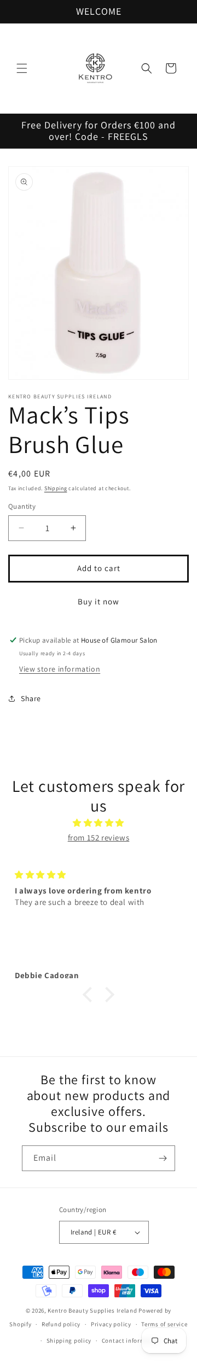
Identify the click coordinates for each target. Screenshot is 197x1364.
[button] (22, 68)
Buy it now (98, 601)
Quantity (22, 506)
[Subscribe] (162, 1158)
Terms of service (164, 1324)
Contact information (131, 1340)
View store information (59, 669)
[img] (98, 822)
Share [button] (31, 698)
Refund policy (61, 1324)
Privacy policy (111, 1324)
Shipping (55, 488)
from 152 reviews (99, 837)
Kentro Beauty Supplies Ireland (92, 1310)
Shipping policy (69, 1340)
